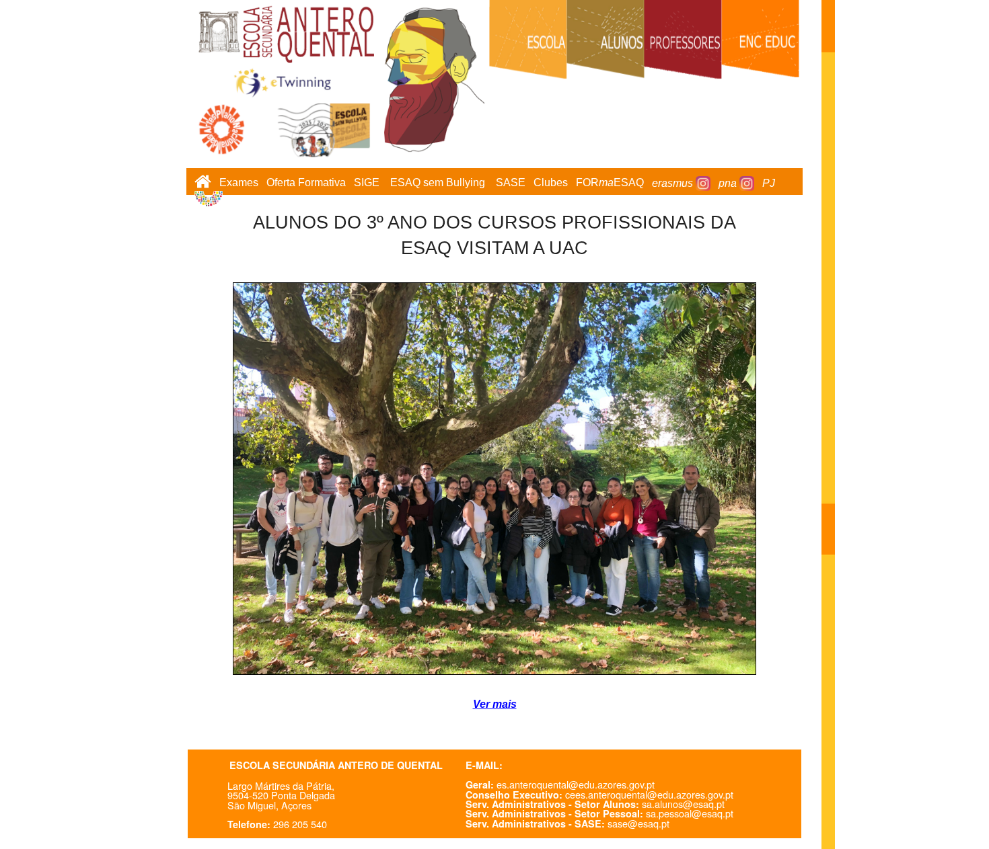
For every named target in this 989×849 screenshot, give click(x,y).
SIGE (366, 183)
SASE (510, 183)
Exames (238, 183)
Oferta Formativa (306, 183)
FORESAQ (610, 183)
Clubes (551, 183)
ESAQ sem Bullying (437, 183)
